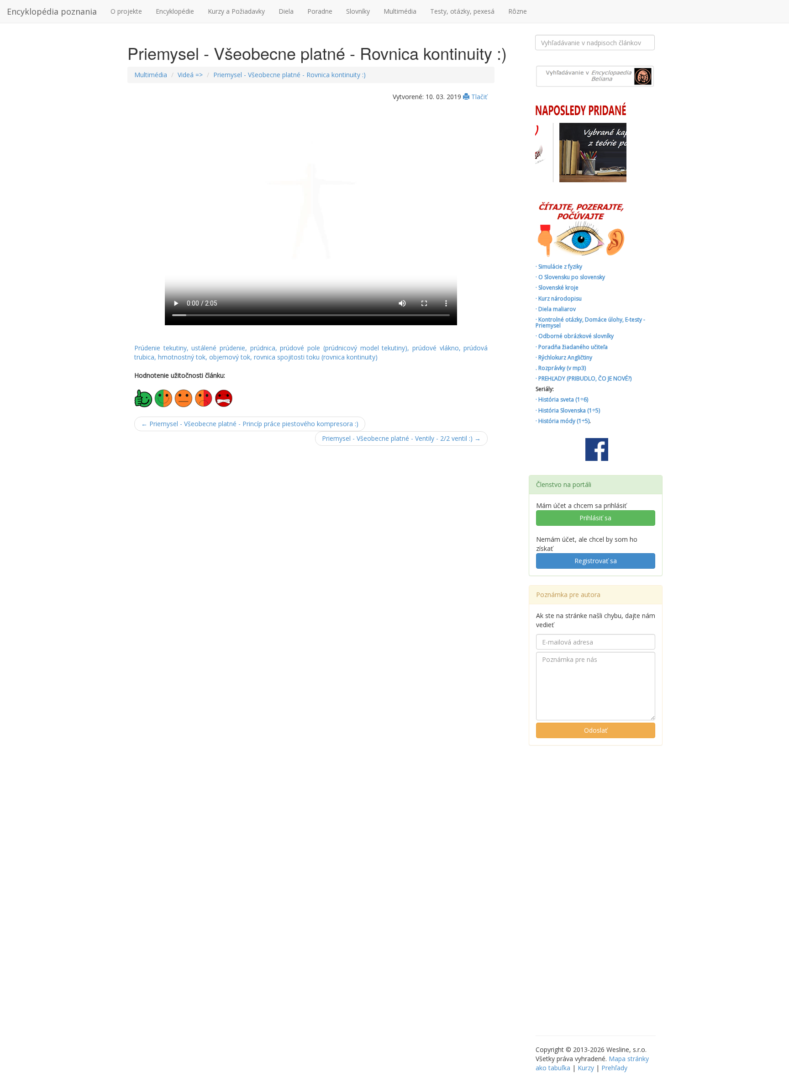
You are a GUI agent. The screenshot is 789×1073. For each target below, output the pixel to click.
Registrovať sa (595, 560)
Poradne (319, 11)
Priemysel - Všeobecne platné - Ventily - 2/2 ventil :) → (401, 438)
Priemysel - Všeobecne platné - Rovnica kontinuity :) (289, 74)
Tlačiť (478, 96)
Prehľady (614, 1067)
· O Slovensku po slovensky (570, 277)
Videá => (190, 74)
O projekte (126, 11)
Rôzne (517, 11)
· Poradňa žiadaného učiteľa (572, 347)
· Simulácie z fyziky (559, 266)
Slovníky (358, 11)
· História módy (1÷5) (562, 421)
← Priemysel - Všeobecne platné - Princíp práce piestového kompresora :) (249, 423)
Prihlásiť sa (595, 517)
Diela (286, 11)
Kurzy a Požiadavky (236, 11)
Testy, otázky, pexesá (462, 11)
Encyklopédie (175, 11)
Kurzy (586, 1067)
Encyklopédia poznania (52, 11)
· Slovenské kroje (557, 287)
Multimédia (400, 11)
